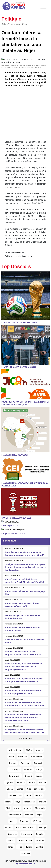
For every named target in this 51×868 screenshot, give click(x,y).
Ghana (10, 789)
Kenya (28, 795)
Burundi (12, 763)
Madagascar (29, 801)
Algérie (29, 750)
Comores (28, 769)
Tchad (10, 847)
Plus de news (26, 738)
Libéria (8, 801)
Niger (39, 814)
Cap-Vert (38, 763)
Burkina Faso (36, 756)
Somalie (39, 834)
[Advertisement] (25, 114)
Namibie (29, 814)
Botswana (22, 756)
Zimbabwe (25, 853)
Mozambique (15, 814)
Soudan (10, 840)
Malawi (42, 801)
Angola (39, 750)
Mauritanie (40, 808)
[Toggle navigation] (43, 6)
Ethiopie (21, 782)
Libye (17, 801)
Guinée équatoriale (35, 789)
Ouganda (24, 821)
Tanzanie (40, 840)
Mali (8, 808)
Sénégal (42, 827)
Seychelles (12, 834)
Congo (39, 769)
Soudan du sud (25, 840)
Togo (19, 847)
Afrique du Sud (15, 750)
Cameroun (25, 763)
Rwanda (8, 827)
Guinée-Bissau (15, 795)
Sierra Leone (26, 834)
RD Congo (37, 821)
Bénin (11, 756)
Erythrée (9, 782)
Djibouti (28, 776)
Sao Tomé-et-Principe (25, 827)
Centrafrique (14, 769)
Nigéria (12, 821)
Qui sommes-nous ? (25, 863)
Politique (11, 18)
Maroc (17, 808)
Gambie (42, 782)
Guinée (20, 789)
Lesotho (38, 795)
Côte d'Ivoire (15, 776)
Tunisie (29, 847)
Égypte (39, 776)
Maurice (27, 808)
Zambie (39, 847)
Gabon (32, 782)
